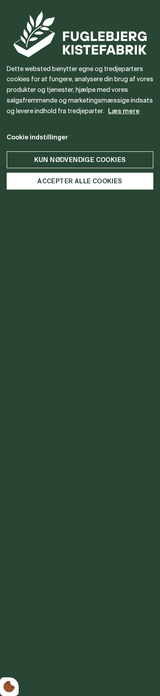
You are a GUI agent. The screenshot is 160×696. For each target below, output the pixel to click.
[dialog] (80, 348)
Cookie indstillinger (37, 137)
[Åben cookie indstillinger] (9, 686)
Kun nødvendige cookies (80, 159)
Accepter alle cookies (79, 181)
